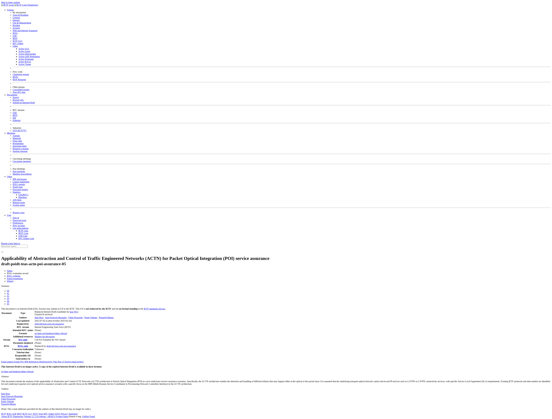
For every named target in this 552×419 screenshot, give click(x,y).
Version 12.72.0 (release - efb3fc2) (40, 416)
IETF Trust (38, 414)
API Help (17, 200)
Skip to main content (10, 2)
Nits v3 (61, 362)
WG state (22, 340)
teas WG (74, 312)
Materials (17, 138)
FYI (24, 130)
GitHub (85, 416)
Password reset (19, 220)
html (40, 333)
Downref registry (20, 189)
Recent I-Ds (18, 100)
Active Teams (24, 64)
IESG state (23, 346)
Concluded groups (21, 89)
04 (8, 301)
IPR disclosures (20, 179)
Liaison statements (21, 182)
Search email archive (74, 362)
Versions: (5, 286)
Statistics (17, 192)
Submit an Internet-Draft (24, 102)
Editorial (16, 120)
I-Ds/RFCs (23, 195)
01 (8, 293)
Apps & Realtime (20, 15)
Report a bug (18, 212)
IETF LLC (18, 41)
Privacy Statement (69, 414)
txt (36, 333)
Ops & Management (22, 23)
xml (44, 333)
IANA (58, 414)
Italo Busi (39, 317)
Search (16, 97)
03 (8, 298)
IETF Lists (23, 231)
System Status (62, 416)
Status (9, 271)
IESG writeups (13, 276)
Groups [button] (10, 10)
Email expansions (15, 278)
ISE (14, 118)
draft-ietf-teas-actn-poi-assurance (49, 324)
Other (15, 46)
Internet (16, 20)
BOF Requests (19, 79)
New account (19, 225)
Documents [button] (12, 95)
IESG (15, 33)
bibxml (64, 333)
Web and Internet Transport (25, 30)
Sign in (16, 218)
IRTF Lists (23, 233)
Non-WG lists (19, 92)
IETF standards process (154, 309)
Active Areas (24, 51)
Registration (18, 143)
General (16, 17)
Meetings (22, 197)
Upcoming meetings (22, 161)
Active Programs (26, 59)
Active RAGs (24, 61)
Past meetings (19, 171)
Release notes (19, 202)
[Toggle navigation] (2, 252)
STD (15, 130)
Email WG (19, 362)
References (34, 362)
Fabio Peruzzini (75, 317)
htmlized (50, 333)
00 (8, 291)
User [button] (9, 215)
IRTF (15, 38)
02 (8, 296)
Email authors (7, 362)
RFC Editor (18, 43)
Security (16, 28)
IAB (15, 36)
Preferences (18, 223)
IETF (3, 414)
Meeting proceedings (22, 174)
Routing (16, 25)
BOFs (15, 77)
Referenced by (46, 362)
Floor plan (17, 141)
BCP (20, 130)
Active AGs (23, 49)
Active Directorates (27, 54)
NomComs (18, 187)
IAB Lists (22, 236)
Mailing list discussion (45, 336)
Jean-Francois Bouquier (56, 317)
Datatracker (32, 5)
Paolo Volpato (90, 317)
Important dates (20, 146)
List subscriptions (20, 228)
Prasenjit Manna (106, 317)
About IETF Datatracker (12, 416)
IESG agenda (19, 184)
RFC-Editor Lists (26, 238)
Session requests (20, 151)
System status (19, 205)
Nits (55, 362)
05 (8, 304)
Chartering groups (21, 74)
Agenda (16, 135)
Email (92, 416)
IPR (27, 362)
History (10, 281)
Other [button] (9, 176)
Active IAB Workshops (29, 56)
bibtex (57, 333)
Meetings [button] (11, 133)
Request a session (21, 148)
